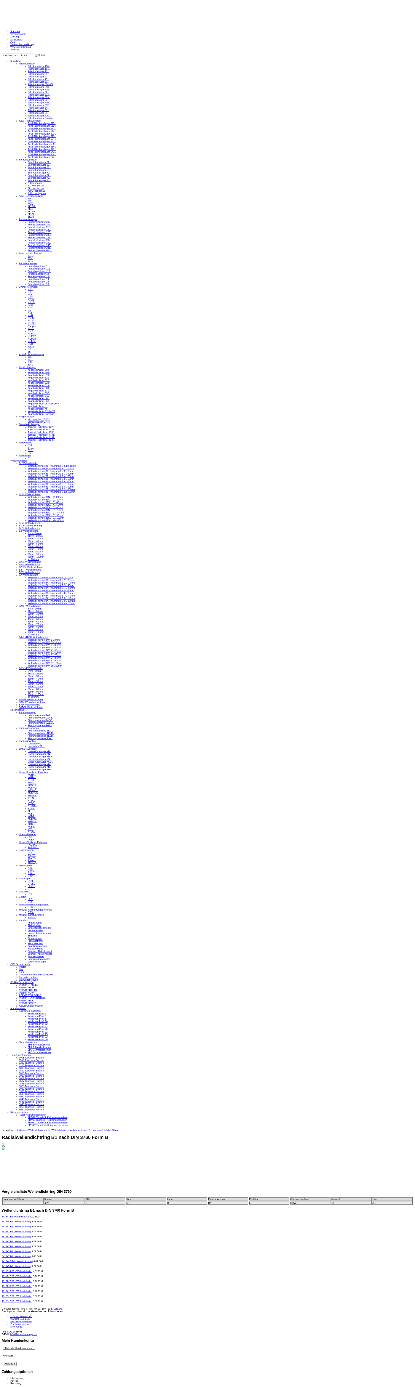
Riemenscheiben (19, 1112)
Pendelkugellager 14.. (39, 279)
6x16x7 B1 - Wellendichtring (16, 1226)
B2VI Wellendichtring (29, 564)
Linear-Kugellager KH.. (39, 751)
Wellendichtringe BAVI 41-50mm (44, 650)
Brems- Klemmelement (39, 933)
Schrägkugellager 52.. (39, 167)
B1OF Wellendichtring (30, 525)
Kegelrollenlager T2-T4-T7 (41, 411)
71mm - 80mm (35, 551)
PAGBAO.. (33, 847)
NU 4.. (31, 331)
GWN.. (31, 876)
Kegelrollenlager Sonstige (41, 414)
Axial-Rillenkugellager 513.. (42, 128)
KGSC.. (32, 782)
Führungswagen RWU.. (40, 725)
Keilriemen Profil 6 (37, 1016)
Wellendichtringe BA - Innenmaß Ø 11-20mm (51, 580)
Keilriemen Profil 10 (38, 1021)
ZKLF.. (31, 209)
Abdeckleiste (34, 925)
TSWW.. (32, 860)
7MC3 (31, 346)
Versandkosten (18, 34)
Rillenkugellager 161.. (39, 68)
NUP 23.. (32, 338)
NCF (30, 294)
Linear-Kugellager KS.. (39, 759)
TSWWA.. (33, 863)
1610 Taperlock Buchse (31, 1070)
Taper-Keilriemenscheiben (32, 1114)
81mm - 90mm (35, 554)
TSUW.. (32, 857)
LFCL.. (31, 881)
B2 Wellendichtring (28, 530)
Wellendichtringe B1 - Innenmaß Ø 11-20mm (51, 468)
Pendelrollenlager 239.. (39, 242)
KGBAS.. (32, 821)
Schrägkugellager (28, 159)
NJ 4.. (31, 307)
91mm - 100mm (36, 556)
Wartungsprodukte (28, 979)
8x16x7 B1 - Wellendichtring (16, 1241)
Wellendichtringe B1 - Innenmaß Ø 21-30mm (51, 471)
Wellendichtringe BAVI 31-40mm (44, 647)
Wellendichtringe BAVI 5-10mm (44, 639)
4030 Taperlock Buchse (31, 1096)
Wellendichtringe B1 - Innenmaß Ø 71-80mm (51, 484)
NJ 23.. (31, 302)
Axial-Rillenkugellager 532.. (42, 141)
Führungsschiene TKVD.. (41, 733)
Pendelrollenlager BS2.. (40, 250)
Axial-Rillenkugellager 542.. (42, 149)
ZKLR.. (31, 216)
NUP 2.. (32, 333)
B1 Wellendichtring (28, 463)
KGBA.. (31, 816)
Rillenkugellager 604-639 (40, 84)
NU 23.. (32, 325)
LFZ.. (30, 902)
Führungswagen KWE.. (40, 715)
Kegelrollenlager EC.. (38, 395)
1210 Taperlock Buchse (31, 1062)
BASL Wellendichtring (30, 606)
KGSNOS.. (33, 793)
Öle (21, 969)
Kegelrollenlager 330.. (39, 388)
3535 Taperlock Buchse (31, 1094)
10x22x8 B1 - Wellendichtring (17, 1286)
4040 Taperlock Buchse (31, 1099)
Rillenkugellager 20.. (38, 71)
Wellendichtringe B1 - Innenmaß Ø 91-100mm (51, 489)
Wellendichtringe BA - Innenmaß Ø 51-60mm (51, 590)
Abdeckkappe (35, 922)
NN (29, 310)
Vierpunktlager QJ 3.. (39, 421)
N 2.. (30, 289)
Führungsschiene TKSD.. (41, 735)
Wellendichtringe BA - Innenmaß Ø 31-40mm (51, 585)
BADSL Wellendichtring (31, 707)
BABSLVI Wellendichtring (32, 702)
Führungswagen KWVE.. (40, 717)
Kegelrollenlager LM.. (38, 398)
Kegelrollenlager (27, 367)
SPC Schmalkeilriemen (39, 1052)
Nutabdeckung (35, 948)
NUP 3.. (32, 341)
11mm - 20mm (35, 536)
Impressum (16, 39)
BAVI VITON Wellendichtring (33, 637)
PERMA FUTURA (28, 990)
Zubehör (23, 920)
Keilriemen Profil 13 (38, 1024)
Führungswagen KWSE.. (40, 720)
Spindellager (25, 442)
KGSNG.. (33, 787)
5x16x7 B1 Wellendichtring (15, 1216)
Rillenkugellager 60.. (38, 81)
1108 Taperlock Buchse (31, 1060)
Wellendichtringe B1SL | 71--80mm (46, 512)
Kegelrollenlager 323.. (39, 383)
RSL (30, 349)
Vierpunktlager (26, 416)
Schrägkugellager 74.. (39, 180)
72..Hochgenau (36, 188)
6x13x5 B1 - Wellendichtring (16, 1221)
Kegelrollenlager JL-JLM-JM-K (43, 403)
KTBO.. (31, 832)
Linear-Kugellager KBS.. (40, 769)
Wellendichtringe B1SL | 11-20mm (45, 497)
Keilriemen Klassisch (30, 1011)
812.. (30, 359)
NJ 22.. (31, 299)
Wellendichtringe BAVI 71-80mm (44, 658)
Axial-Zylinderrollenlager (31, 354)
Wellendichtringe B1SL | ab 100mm (46, 520)
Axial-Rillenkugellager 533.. (42, 144)
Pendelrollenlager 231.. (39, 237)
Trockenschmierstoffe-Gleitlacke (36, 974)
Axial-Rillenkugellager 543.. (42, 152)
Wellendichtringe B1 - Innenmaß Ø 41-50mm (51, 476)
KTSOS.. (32, 806)
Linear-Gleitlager (27, 834)
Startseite (15, 31)
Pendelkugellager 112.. (39, 268)
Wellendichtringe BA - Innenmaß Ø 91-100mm (51, 601)
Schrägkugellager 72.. (39, 175)
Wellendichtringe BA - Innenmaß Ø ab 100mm (51, 603)
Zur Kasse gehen (19, 1324)
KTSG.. (31, 800)
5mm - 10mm (35, 533)
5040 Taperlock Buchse (31, 1104)
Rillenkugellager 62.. (38, 92)
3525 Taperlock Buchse (31, 1091)
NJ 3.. (31, 305)
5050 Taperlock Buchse (31, 1107)
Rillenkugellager (27, 63)
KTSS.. (31, 808)
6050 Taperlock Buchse (31, 1109)
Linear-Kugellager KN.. (39, 754)
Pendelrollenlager (28, 219)
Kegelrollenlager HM (38, 401)
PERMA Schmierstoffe (22, 982)
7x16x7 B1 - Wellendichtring (16, 1236)
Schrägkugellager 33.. (39, 165)
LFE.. (30, 899)
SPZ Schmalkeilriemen (39, 1044)
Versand (58, 1308)
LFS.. (30, 852)
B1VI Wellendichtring (29, 523)
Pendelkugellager (28, 263)
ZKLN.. (31, 214)
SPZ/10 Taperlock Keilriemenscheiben (47, 1117)
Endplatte (32, 935)
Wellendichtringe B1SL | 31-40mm (45, 502)
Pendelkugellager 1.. (38, 266)
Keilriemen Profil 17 (38, 1026)
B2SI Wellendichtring (29, 572)
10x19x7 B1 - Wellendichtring (17, 1276)
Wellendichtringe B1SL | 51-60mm (45, 507)
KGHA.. (32, 774)
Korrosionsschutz (28, 977)
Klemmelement (35, 943)
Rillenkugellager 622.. (39, 94)
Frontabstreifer (35, 941)
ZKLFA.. (32, 211)
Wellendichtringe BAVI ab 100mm (45, 665)
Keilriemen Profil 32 (38, 1037)
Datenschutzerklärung (22, 44)
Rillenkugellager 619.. (39, 89)
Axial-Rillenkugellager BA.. (41, 157)
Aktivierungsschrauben (31, 1005)
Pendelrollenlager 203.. (39, 224)
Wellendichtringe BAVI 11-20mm (44, 642)
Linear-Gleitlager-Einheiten (33, 842)
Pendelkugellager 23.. (39, 284)
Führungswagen (27, 712)
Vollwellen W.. (35, 743)
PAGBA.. (32, 844)
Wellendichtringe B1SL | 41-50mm (45, 504)
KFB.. (31, 811)
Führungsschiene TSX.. (40, 738)
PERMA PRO (26, 1000)
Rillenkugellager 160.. (39, 66)
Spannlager (25, 455)
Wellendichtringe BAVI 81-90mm (44, 660)
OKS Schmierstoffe (20, 964)
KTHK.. (31, 780)
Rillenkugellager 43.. (38, 79)
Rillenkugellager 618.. (39, 87)
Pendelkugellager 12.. (39, 274)
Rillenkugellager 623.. (39, 97)
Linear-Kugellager (28, 748)
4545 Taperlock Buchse (31, 1101)
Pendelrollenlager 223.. (39, 232)
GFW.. (31, 907)
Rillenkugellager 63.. (38, 100)
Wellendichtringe (18, 460)
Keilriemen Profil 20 (38, 1029)
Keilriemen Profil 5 (37, 1013)
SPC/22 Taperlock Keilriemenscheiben (48, 1125)
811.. (30, 357)
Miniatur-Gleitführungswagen (34, 904)
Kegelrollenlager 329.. (39, 385)
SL (29, 351)
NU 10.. (32, 318)
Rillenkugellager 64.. (38, 107)
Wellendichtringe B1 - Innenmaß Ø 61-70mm (51, 481)
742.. (30, 203)
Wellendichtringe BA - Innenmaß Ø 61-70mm (51, 593)
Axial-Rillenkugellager (30, 120)
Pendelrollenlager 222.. (39, 229)
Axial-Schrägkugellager (31, 196)
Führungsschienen (29, 728)
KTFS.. (31, 798)
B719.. (31, 447)
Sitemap (14, 49)
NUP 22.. (32, 336)
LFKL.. (31, 886)
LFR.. (31, 894)
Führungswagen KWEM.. (41, 723)
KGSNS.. (32, 795)
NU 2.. (31, 320)
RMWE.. (32, 917)
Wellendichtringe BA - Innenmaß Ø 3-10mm (50, 577)
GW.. (30, 868)
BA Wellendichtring (28, 575)
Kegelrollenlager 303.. (39, 372)
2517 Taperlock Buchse (31, 1081)
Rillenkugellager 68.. (38, 110)
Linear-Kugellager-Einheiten (33, 772)
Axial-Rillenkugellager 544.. (42, 154)
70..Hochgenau (36, 185)
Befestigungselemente (39, 928)
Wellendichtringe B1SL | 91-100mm (46, 517)
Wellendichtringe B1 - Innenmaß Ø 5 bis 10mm (52, 466)
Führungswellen (27, 741)
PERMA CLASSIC (28, 985)
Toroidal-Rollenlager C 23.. (41, 429)
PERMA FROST (27, 987)
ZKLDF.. (32, 206)
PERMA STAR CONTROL (32, 998)
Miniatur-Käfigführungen (31, 915)
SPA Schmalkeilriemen (39, 1047)
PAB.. (30, 837)
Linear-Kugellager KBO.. (40, 767)
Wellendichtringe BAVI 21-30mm (44, 645)
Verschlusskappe (37, 961)
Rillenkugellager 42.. (38, 76)
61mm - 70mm (35, 549)
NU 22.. (32, 323)
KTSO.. (31, 803)
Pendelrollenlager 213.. (39, 227)
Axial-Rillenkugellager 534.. (42, 146)
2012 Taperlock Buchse (31, 1075)
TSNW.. (32, 855)
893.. (30, 362)
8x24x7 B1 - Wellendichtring (16, 1251)
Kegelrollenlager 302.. (39, 370)
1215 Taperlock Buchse (31, 1065)
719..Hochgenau (36, 190)
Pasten (22, 966)
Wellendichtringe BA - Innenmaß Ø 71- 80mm (51, 595)
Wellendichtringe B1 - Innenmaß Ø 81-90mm (51, 486)
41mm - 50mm (35, 543)
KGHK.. (32, 777)
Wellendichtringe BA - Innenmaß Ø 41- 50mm (51, 588)
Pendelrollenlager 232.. (39, 240)
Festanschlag (35, 938)
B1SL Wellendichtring (30, 494)
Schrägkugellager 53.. (39, 170)
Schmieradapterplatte (39, 959)
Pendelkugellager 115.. (39, 271)
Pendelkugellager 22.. (39, 281)
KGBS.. (31, 826)
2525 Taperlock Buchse (31, 1083)
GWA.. (31, 870)
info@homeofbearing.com (23, 1334)
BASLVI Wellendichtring (31, 668)
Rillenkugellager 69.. (38, 113)
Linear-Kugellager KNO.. (40, 756)
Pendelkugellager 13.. (39, 276)
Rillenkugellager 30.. (38, 74)
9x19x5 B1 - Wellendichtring (16, 1266)
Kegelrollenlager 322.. (39, 380)
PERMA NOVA (26, 992)
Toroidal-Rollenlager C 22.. (41, 427)
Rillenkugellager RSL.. (39, 115)
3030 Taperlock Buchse (31, 1088)
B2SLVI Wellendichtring (31, 567)
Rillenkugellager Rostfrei (40, 118)
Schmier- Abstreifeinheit (40, 953)
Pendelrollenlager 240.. (39, 245)
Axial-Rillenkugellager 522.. (42, 133)
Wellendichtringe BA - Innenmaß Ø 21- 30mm (51, 582)
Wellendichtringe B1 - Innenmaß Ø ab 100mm (51, 492)
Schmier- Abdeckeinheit (40, 951)
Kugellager (15, 61)
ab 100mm (33, 559)
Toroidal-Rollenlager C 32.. (41, 437)
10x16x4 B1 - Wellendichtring (17, 1271)
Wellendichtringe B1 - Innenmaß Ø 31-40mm (51, 473)
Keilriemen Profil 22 (38, 1031)
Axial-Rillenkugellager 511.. (42, 123)
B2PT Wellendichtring (30, 569)
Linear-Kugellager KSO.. (40, 761)
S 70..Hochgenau (37, 193)
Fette (21, 972)
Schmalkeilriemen (28, 1042)
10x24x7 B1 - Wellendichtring (17, 1291)
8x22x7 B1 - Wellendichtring (16, 1246)
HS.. (30, 453)
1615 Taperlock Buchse (31, 1073)
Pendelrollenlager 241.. (39, 248)
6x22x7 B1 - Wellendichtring (16, 1231)
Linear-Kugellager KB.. (39, 764)
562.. (30, 201)
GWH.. (31, 873)
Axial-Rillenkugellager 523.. (42, 136)
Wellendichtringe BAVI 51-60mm (44, 652)
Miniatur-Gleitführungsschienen (35, 909)
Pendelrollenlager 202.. (39, 222)
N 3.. (30, 292)
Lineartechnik (17, 710)
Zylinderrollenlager (28, 286)
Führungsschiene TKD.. (40, 730)
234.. (30, 198)
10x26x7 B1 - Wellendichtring (17, 1296)
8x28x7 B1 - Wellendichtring (16, 1256)
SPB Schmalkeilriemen (39, 1050)
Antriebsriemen (18, 1008)
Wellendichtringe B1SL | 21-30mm (45, 499)
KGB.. (31, 813)
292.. (30, 255)
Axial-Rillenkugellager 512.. (42, 126)
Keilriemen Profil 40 (38, 1039)
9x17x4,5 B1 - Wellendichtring (17, 1261)
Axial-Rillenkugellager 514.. (42, 131)
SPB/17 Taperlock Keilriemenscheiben (47, 1122)
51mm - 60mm (35, 546)
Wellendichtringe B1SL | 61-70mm (45, 510)
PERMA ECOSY (27, 1003)
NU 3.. (31, 328)
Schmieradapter (36, 956)
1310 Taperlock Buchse (31, 1068)
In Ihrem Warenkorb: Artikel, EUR (21, 1317)
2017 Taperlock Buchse (31, 1078)
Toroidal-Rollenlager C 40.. (41, 440)
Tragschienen (26, 850)
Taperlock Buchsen (20, 1055)
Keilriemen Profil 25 (38, 1034)
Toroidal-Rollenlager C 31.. (41, 434)
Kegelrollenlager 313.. (39, 375)
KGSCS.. (32, 785)
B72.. (30, 450)
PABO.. (31, 839)
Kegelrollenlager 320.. (39, 377)
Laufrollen (24, 891)
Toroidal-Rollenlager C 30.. (41, 432)
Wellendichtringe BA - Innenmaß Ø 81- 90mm (51, 598)
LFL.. (30, 889)
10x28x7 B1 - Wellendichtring (17, 1301)
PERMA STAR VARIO (30, 995)
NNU (30, 315)
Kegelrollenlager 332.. (39, 393)
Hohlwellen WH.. (36, 746)
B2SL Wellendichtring (30, 562)
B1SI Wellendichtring (29, 528)
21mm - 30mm (35, 538)
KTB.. (31, 829)
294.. (30, 261)
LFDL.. (31, 883)
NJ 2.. (31, 297)
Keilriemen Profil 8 (37, 1018)
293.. (30, 258)
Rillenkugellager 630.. (39, 102)
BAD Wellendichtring (29, 704)
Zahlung (14, 36)
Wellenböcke (25, 865)
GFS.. (31, 912)
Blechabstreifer (35, 930)
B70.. (30, 445)
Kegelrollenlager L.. (38, 406)
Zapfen (22, 896)
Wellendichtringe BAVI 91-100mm (45, 663)
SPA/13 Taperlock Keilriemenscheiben (47, 1120)
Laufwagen (24, 878)
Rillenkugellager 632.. (39, 105)
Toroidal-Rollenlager (29, 424)
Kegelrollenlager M (37, 408)
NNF (30, 312)
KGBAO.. (32, 819)
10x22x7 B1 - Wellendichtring (17, 1281)
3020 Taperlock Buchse (31, 1086)
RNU (30, 344)
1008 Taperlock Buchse (31, 1057)
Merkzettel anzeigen (21, 1321)
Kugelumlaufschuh (37, 946)
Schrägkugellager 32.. (39, 162)
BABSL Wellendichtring (31, 699)
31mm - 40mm (35, 541)
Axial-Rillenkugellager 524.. (42, 139)
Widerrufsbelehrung (20, 47)
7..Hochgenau (35, 183)
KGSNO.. (33, 790)
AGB (12, 41)
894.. (30, 364)
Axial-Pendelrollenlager (31, 253)
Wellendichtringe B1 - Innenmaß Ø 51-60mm (51, 479)
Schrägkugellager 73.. (39, 177)
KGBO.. (32, 824)
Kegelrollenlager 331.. (39, 390)
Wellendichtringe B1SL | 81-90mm (45, 515)
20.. (30, 458)
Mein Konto (16, 1326)
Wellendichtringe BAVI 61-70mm (44, 655)
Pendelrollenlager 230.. (39, 235)
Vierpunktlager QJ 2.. (39, 419)
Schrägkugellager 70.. (39, 172)
